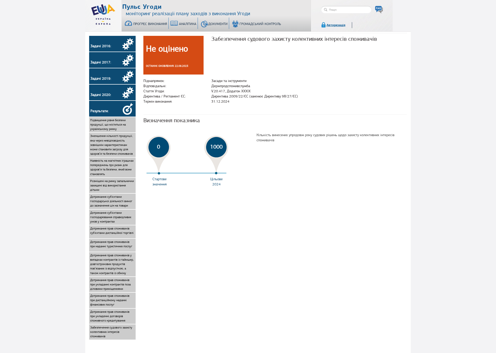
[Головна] (103, 13)
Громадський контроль (260, 24)
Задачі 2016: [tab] (100, 46)
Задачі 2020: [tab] (100, 95)
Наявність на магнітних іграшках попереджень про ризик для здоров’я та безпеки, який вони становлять (112, 167)
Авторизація (336, 25)
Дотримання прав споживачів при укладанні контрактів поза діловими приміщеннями (110, 284)
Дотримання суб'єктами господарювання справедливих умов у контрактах (110, 217)
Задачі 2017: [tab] (100, 62)
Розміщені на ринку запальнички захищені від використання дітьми (112, 185)
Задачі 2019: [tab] (100, 78)
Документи (218, 24)
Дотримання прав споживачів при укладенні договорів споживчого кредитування (109, 316)
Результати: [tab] (99, 111)
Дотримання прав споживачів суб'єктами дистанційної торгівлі (112, 230)
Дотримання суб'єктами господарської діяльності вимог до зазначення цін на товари (111, 201)
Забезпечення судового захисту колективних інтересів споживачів (111, 331)
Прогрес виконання (150, 24)
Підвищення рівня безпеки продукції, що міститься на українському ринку (108, 124)
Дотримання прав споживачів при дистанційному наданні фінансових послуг (109, 300)
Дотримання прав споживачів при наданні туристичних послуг (111, 244)
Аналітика (187, 24)
